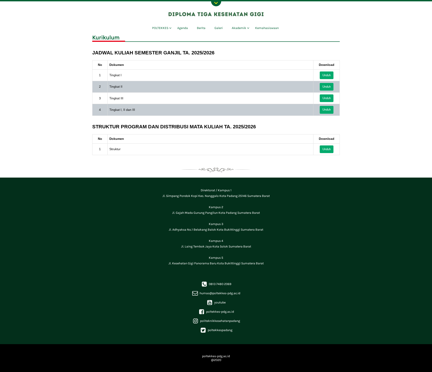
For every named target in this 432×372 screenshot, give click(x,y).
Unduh (326, 75)
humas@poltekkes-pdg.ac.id (216, 293)
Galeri (218, 28)
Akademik (239, 28)
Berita (201, 28)
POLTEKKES (160, 28)
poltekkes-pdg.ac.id (216, 312)
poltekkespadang (216, 330)
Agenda (182, 28)
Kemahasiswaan (267, 28)
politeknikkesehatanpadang (216, 321)
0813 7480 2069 (216, 284)
